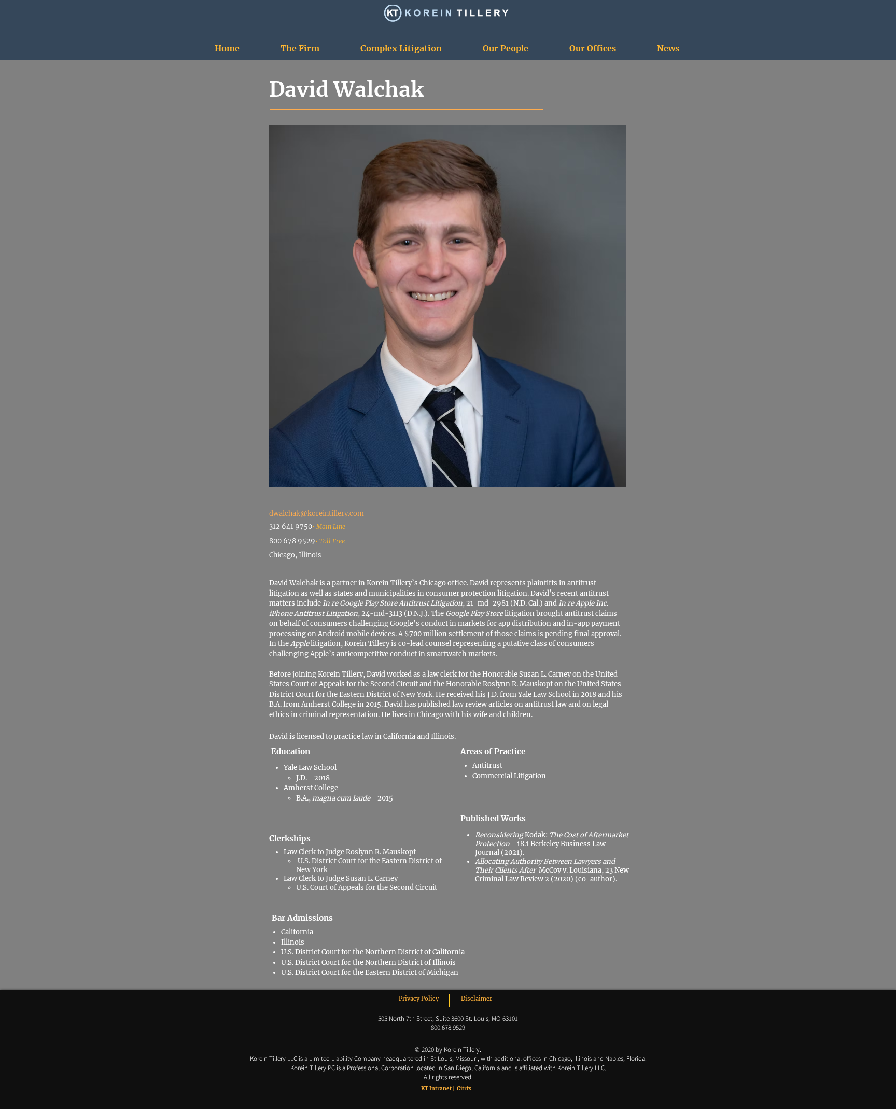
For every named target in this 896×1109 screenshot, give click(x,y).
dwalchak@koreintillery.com (316, 513)
